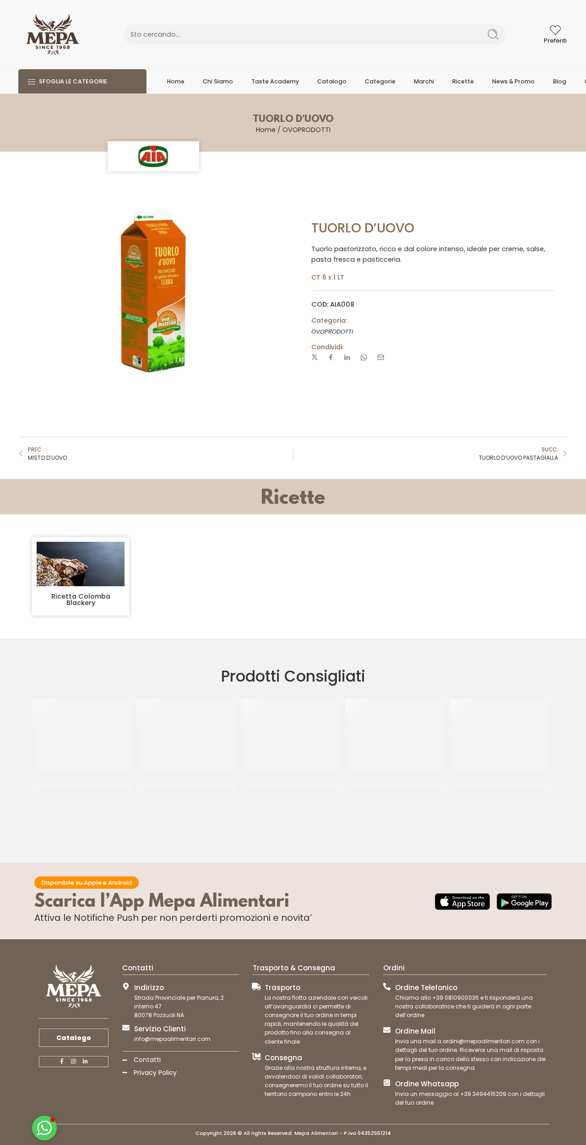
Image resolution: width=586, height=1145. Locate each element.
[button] (44, 1128)
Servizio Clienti (160, 1029)
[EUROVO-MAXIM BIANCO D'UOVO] (293, 735)
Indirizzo (149, 987)
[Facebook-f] (62, 1062)
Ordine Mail (415, 1031)
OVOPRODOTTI (306, 129)
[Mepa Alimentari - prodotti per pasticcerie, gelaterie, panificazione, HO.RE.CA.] (52, 34)
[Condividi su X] (314, 357)
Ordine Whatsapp (427, 1084)
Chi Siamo (218, 81)
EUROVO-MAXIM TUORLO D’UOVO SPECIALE (501, 786)
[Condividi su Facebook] (330, 357)
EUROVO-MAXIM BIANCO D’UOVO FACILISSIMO (188, 786)
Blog (559, 81)
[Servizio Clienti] (126, 1027)
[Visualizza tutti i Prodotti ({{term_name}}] (153, 156)
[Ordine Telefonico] (387, 986)
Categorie (380, 81)
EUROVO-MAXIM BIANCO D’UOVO (293, 786)
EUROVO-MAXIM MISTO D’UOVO (84, 786)
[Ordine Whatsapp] (387, 1082)
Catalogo (332, 81)
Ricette (463, 81)
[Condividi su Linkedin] (347, 357)
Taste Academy (275, 81)
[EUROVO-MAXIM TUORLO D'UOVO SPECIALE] (501, 735)
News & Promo (513, 81)
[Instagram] (74, 1062)
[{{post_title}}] (81, 564)
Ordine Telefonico (426, 987)
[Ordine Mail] (387, 1030)
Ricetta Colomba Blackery (80, 600)
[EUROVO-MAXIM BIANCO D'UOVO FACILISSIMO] (188, 735)
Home (175, 81)
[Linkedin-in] (86, 1062)
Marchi (424, 81)
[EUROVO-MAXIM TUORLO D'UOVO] (397, 735)
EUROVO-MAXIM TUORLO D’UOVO (397, 786)
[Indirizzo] (126, 986)
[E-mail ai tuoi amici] (381, 357)
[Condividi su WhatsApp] (364, 357)
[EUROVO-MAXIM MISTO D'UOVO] (84, 735)
